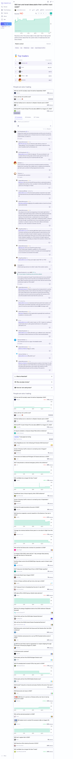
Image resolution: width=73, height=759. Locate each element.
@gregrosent (22, 247)
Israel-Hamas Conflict (40, 48)
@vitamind (21, 313)
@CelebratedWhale (23, 203)
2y (28, 131)
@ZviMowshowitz (23, 143)
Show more (17, 113)
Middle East (26, 48)
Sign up (6, 24)
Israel (32, 48)
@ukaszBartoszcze (23, 154)
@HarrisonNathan (23, 348)
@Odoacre (21, 182)
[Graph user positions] (36, 13)
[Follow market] (48, 2)
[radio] (39, 13)
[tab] (18, 117)
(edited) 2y (30, 191)
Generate (48, 43)
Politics (17, 48)
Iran (21, 48)
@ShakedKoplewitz (23, 289)
